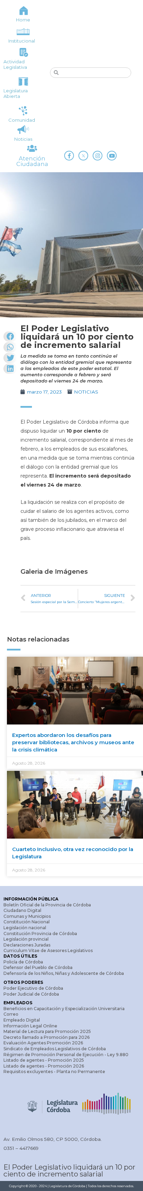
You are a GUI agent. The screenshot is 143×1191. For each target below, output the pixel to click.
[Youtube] (112, 155)
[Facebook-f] (69, 155)
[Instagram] (97, 155)
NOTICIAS (86, 392)
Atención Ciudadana (32, 161)
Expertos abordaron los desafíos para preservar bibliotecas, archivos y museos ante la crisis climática (73, 742)
